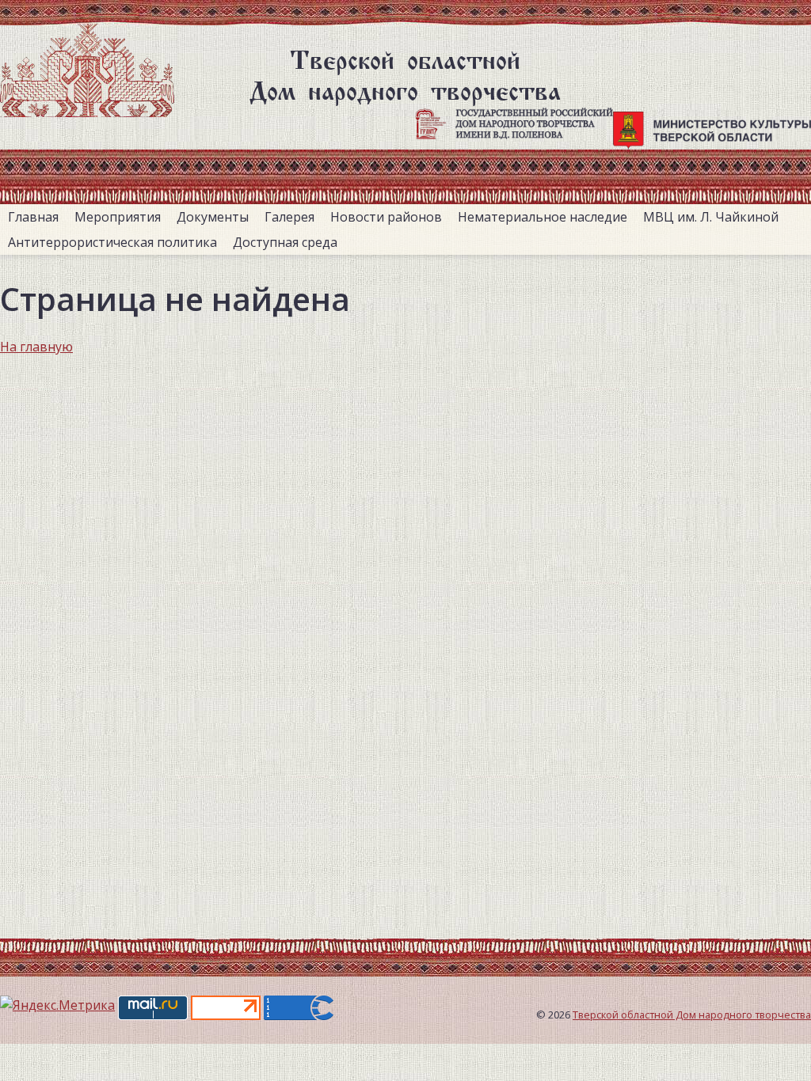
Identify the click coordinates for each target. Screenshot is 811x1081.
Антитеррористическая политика (112, 242)
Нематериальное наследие (542, 217)
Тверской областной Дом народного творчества (692, 1014)
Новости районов (386, 217)
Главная (33, 217)
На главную (36, 346)
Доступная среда (285, 242)
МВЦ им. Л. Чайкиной (711, 217)
